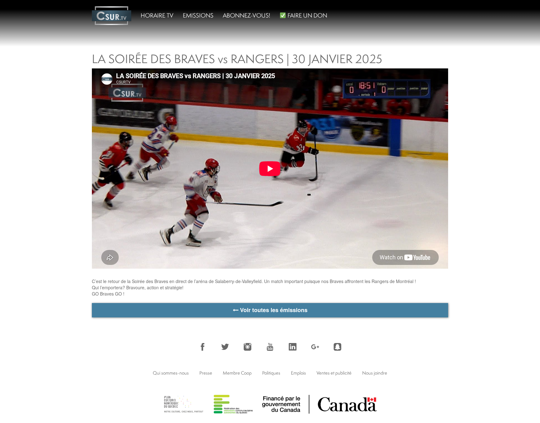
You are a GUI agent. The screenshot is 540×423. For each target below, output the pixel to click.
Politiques (271, 373)
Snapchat (337, 346)
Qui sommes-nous (171, 373)
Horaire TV (157, 15)
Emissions (198, 15)
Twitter (225, 346)
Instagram (247, 346)
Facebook (202, 346)
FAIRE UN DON (306, 15)
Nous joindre (374, 373)
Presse (205, 373)
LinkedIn (292, 346)
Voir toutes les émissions (273, 310)
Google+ (315, 346)
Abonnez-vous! (246, 15)
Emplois (298, 373)
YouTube (270, 346)
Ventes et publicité (334, 373)
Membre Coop (237, 373)
